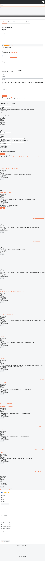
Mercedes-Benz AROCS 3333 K (6, 406)
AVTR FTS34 (2, 220)
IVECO (1, 243)
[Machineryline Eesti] (7, 2)
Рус (4, 505)
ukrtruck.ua (4, 58)
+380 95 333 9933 (13, 52)
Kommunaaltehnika (7, 489)
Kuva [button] (9, 52)
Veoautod (2, 489)
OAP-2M (2, 452)
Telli (2, 208)
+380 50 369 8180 (13, 57)
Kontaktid (3, 501)
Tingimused (3, 520)
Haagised (17, 489)
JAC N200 (2, 336)
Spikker (2, 499)
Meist (2, 497)
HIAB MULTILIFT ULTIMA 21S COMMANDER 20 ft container (12, 291)
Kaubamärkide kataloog (5, 528)
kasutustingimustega (22, 97)
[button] (43, 2)
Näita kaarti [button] (20, 70)
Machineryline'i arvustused (6, 526)
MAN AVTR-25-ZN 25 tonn (5, 192)
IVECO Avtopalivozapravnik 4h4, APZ (7, 314)
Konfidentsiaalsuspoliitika (5, 522)
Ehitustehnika (13, 489)
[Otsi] (43, 5)
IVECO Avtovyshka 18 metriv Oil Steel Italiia (9, 168)
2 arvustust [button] (11, 45)
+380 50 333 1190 (13, 55)
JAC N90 (2, 429)
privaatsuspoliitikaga (14, 97)
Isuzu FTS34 (2, 265)
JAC (1, 474)
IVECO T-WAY (3, 382)
